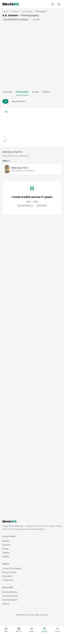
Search (5, 603)
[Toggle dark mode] (59, 4)
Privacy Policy (9, 572)
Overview (7, 92)
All (5, 101)
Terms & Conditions (11, 568)
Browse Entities (9, 599)
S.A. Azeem (27, 11)
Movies (6, 541)
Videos (46, 92)
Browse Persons (10, 596)
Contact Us (7, 580)
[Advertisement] (32, 55)
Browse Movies (10, 592)
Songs (35, 92)
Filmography (22, 92)
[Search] (52, 4)
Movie (10, 4)
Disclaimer (7, 576)
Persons (15, 11)
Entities (5, 556)
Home (5, 11)
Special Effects (19, 101)
